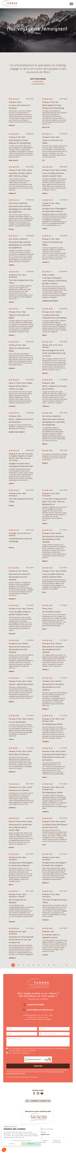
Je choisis (11, 1143)
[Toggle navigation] (71, 4)
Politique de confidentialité (56, 1141)
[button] (4, 1150)
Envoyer (38, 1066)
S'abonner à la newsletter (40, 1101)
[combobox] (41, 1034)
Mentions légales (45, 1141)
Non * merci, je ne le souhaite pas (19, 1053)
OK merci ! (31, 1143)
